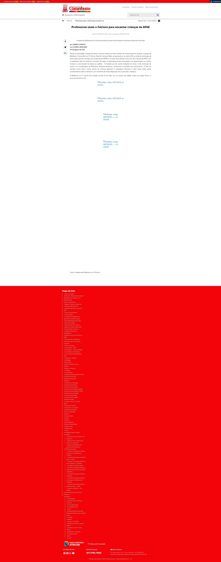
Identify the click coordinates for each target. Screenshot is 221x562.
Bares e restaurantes (69, 302)
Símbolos (66, 420)
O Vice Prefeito (152, 20)
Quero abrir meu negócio (71, 407)
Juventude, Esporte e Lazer (74, 527)
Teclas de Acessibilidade (70, 424)
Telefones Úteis (68, 426)
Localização (67, 360)
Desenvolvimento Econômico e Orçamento (73, 493)
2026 (103, 559)
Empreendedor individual (71, 329)
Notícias (69, 21)
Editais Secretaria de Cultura (71, 325)
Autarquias (67, 434)
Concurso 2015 (68, 314)
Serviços (66, 414)
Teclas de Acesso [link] (28, 1)
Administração (71, 498)
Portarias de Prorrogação (71, 397)
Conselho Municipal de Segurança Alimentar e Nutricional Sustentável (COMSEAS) (76, 469)
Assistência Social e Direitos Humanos (74, 501)
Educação (69, 517)
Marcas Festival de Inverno (71, 364)
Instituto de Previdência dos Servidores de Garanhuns (74, 446)
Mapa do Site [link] (43, 1)
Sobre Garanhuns (69, 422)
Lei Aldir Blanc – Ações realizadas (73, 349)
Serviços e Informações (75, 15)
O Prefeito (67, 370)
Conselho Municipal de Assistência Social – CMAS (76, 458)
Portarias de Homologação (71, 393)
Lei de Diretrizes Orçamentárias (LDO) (72, 355)
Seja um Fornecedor (69, 411)
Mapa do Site (142, 20)
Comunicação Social (72, 505)
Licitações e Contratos (70, 358)
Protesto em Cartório (70, 405)
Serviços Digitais (68, 416)
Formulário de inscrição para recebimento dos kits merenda (72, 340)
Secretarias (67, 496)
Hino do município (69, 345)
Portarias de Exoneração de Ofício (73, 391)
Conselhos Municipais (70, 449)
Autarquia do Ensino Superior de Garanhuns (75, 437)
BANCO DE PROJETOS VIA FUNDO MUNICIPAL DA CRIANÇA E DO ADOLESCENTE (73, 298)
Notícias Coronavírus (70, 368)
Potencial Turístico (69, 399)
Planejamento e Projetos (73, 531)
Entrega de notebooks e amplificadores (70, 332)
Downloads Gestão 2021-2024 (72, 320)
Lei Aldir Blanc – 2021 (70, 347)
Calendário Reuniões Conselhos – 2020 (73, 309)
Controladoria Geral (72, 507)
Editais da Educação (69, 323)
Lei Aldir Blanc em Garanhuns (72, 351)
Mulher (69, 529)
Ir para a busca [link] (11, 1)
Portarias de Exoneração (71, 387)
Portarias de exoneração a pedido (73, 389)
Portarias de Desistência (70, 385)
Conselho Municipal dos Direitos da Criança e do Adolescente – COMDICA (75, 480)
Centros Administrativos (70, 312)
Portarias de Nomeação (70, 395)
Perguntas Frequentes (70, 378)
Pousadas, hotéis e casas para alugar (72, 402)
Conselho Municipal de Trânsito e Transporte (75, 475)
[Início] (63, 21)
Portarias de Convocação (71, 383)
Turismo (66, 430)
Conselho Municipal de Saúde (75, 465)
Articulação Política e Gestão (72, 432)
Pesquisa (66, 380)
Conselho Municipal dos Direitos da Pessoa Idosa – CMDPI (75, 485)
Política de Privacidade (97, 544)
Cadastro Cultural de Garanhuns (72, 304)
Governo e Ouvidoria (73, 521)
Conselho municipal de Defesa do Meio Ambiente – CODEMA (76, 462)
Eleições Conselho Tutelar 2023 (73, 327)
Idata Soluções (120, 559)
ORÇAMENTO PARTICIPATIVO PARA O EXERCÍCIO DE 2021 (74, 375)
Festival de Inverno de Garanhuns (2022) (73, 336)
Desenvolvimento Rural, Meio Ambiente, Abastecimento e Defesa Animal (75, 513)
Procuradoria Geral (72, 534)
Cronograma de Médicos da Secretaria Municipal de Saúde (72, 317)
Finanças (69, 519)
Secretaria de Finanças (70, 409)
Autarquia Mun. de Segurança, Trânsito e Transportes (74, 441)
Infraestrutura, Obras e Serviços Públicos (75, 524)
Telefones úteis (68, 428)
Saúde (68, 536)
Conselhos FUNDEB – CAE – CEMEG (74, 489)
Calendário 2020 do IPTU (71, 306)
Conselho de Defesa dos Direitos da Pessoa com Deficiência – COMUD (75, 453)
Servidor (66, 418)
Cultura (69, 509)
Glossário (66, 343)
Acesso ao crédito (69, 294)
